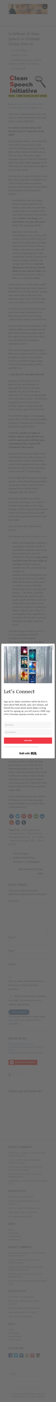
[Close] (51, 647)
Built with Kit (28, 753)
